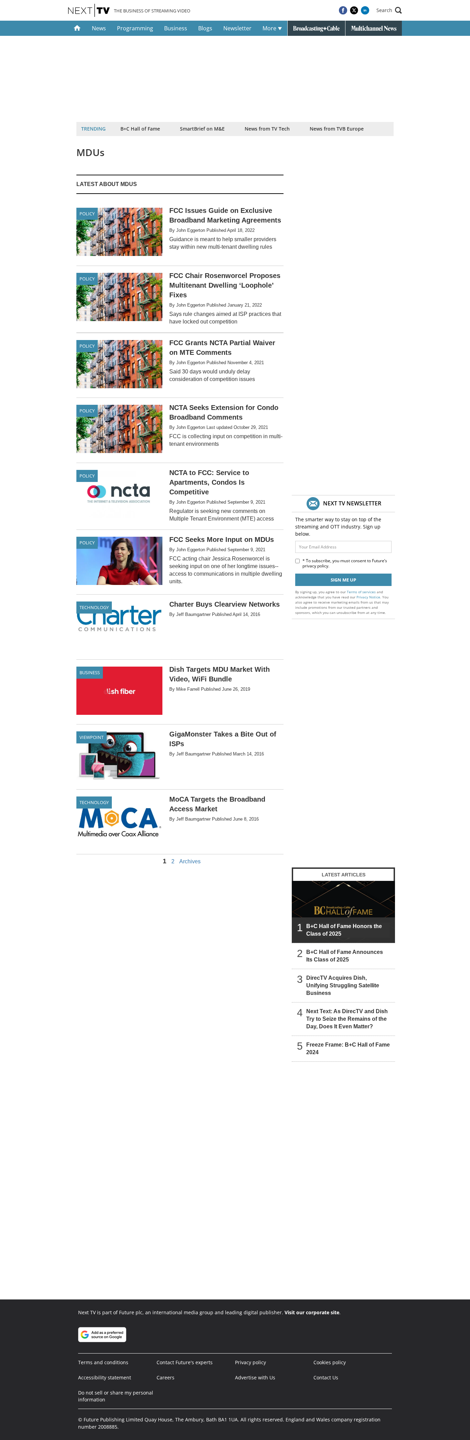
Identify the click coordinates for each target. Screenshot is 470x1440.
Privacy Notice (368, 597)
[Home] (77, 28)
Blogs (205, 28)
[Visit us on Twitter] (354, 10)
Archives (190, 861)
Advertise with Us (255, 1377)
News (99, 28)
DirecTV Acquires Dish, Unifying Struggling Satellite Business (342, 985)
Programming (135, 28)
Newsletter (237, 28)
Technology (94, 607)
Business (175, 28)
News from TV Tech (267, 128)
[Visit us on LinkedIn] (365, 10)
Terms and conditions (103, 1362)
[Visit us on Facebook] (343, 10)
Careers (165, 1377)
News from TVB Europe (337, 128)
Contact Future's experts (185, 1362)
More (270, 28)
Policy (87, 213)
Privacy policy (250, 1362)
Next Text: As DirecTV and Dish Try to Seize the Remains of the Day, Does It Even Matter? (347, 1018)
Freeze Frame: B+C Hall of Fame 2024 (348, 1048)
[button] (389, 10)
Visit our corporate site (312, 1312)
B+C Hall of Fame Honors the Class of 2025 (344, 930)
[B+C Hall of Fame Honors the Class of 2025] (343, 912)
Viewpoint (91, 737)
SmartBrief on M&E (202, 128)
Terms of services (362, 591)
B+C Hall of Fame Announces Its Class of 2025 (344, 956)
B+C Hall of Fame (140, 128)
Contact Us (325, 1377)
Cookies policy (329, 1362)
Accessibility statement (104, 1377)
